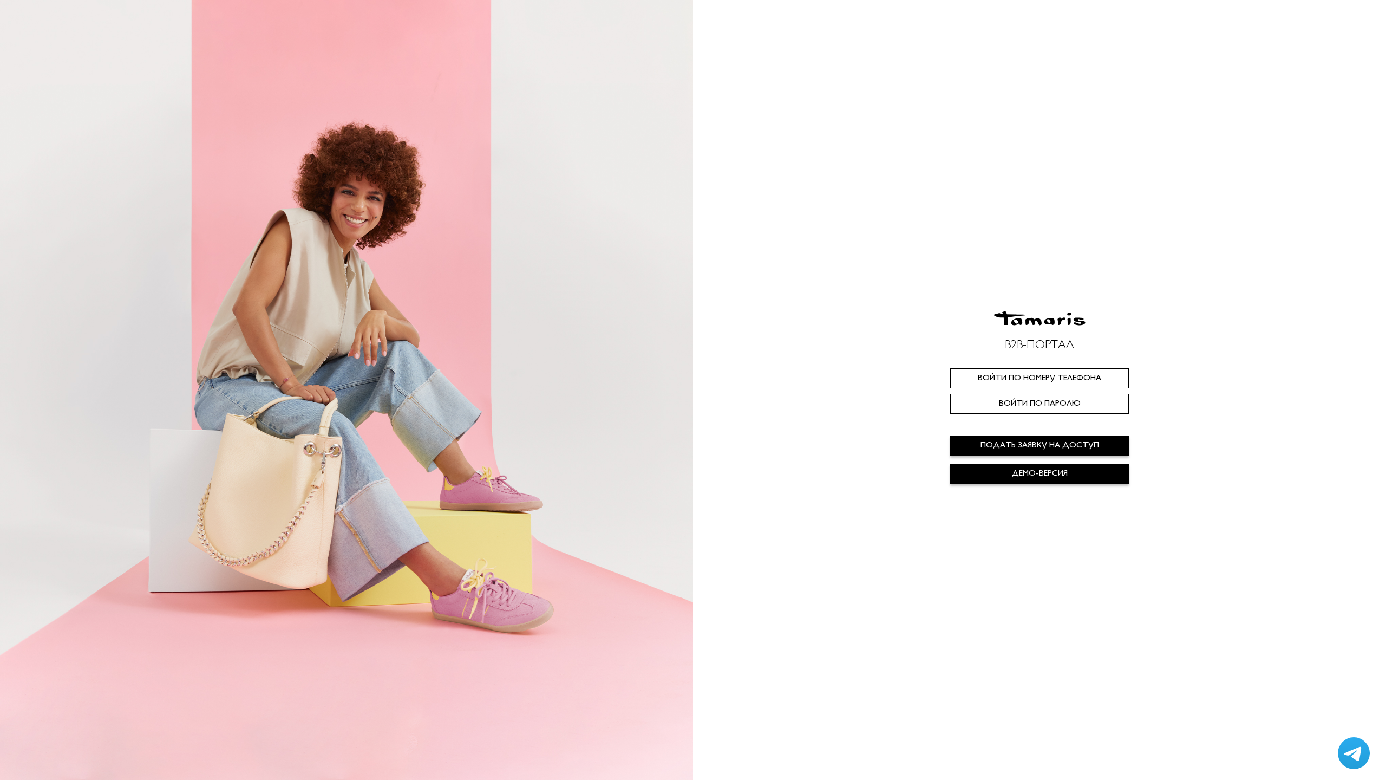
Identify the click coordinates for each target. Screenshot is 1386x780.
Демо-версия (1040, 473)
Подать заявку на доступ (1039, 445)
